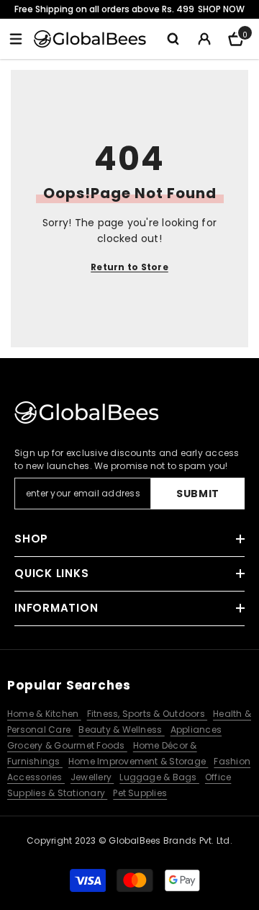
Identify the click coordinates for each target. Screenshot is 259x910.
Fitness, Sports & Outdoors (147, 714)
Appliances (196, 729)
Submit (197, 493)
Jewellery (92, 777)
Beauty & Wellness (121, 729)
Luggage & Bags (159, 777)
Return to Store (129, 267)
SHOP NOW (221, 9)
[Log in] (204, 39)
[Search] (172, 39)
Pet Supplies (140, 793)
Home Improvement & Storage (138, 761)
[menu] (15, 39)
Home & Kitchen (44, 714)
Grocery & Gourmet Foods (67, 745)
